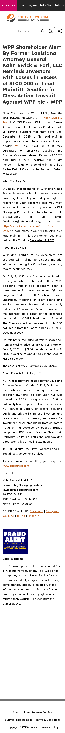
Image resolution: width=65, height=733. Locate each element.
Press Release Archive (38, 712)
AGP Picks (9, 5)
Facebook (36, 511)
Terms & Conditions (48, 719)
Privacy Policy (49, 727)
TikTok (21, 516)
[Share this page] (60, 31)
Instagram (52, 511)
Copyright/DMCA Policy (22, 727)
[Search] (43, 31)
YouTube (8, 516)
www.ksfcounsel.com (16, 465)
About (17, 712)
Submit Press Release (18, 719)
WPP (18, 146)
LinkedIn (33, 516)
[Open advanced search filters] (51, 31)
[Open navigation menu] (6, 31)
